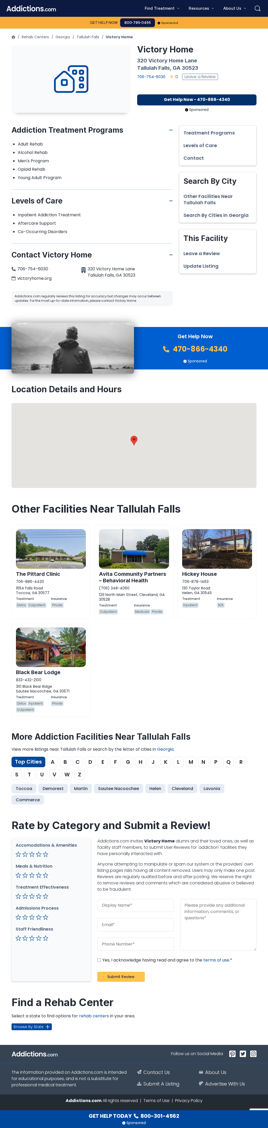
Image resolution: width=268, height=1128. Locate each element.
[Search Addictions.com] (257, 8)
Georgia (62, 37)
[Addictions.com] (13, 37)
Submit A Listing (161, 1084)
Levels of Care (200, 145)
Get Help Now (104, 22)
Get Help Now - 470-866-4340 (197, 99)
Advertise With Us (225, 1084)
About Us (215, 1072)
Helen (155, 789)
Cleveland (182, 789)
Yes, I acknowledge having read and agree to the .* (166, 960)
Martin (81, 789)
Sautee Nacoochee (118, 789)
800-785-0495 (137, 22)
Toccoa (24, 789)
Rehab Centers (35, 37)
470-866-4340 (199, 349)
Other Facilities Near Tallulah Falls (208, 199)
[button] (134, 441)
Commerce (28, 800)
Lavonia (212, 789)
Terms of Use (156, 1101)
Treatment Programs (209, 133)
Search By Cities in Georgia (216, 215)
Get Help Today (134, 1116)
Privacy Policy (189, 1101)
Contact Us (156, 1072)
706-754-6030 (151, 76)
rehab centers (94, 1016)
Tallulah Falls (87, 37)
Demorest (53, 789)
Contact (193, 158)
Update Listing (201, 266)
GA (177, 68)
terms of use (216, 960)
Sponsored (169, 23)
